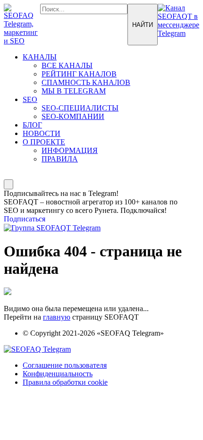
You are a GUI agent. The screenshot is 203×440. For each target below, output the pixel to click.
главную (56, 317)
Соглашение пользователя (65, 365)
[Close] (8, 184)
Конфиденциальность (58, 374)
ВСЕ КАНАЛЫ (67, 65)
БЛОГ (32, 125)
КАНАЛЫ (40, 57)
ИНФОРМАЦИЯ (70, 150)
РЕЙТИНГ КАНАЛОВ (79, 74)
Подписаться (24, 219)
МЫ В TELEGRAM (74, 91)
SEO (30, 99)
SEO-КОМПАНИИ (73, 116)
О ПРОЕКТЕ (44, 142)
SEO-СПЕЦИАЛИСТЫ (80, 108)
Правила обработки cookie (65, 382)
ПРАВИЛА (60, 159)
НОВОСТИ (41, 133)
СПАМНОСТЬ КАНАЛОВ (86, 82)
